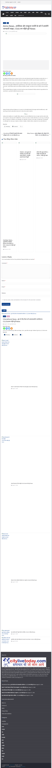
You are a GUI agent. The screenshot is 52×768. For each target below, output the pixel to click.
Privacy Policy (5, 711)
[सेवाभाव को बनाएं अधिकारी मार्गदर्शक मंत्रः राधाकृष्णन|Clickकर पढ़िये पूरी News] (6, 581)
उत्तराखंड (17, 12)
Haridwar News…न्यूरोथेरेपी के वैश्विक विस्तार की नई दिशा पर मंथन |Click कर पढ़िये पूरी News (9, 243)
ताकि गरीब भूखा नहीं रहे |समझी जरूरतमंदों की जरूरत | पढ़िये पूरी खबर (42, 153)
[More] (12, 73)
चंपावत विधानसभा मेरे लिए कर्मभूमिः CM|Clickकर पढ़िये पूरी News (22, 483)
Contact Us (21, 15)
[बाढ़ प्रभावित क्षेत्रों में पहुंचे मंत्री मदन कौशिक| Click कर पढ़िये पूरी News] (6, 633)
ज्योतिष (41, 12)
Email (3, 287)
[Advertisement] (26, 65)
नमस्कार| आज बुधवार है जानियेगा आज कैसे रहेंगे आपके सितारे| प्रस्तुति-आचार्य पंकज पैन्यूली (25, 154)
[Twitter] (9, 73)
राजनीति (11, 15)
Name (4, 280)
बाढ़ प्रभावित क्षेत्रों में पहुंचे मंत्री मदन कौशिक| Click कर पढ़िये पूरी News (23, 632)
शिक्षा (15, 15)
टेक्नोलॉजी (3, 737)
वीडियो (37, 12)
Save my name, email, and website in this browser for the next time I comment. (22, 300)
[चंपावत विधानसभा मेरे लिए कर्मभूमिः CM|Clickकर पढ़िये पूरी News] (6, 484)
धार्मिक (33, 12)
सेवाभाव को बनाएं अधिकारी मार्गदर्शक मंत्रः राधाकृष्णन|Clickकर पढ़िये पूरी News (24, 580)
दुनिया (29, 12)
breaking (4, 721)
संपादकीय (12, 12)
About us (4, 702)
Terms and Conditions (6, 713)
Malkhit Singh (15, 31)
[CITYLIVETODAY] (24, 658)
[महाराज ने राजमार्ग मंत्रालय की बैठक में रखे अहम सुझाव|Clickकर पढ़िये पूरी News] (6, 388)
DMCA (3, 708)
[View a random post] (48, 14)
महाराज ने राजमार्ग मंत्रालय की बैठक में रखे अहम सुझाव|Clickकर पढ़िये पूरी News (24, 386)
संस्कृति (25, 12)
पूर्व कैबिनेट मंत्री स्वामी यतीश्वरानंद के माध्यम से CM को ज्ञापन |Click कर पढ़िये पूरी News (25, 639)
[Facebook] (7, 73)
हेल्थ (21, 12)
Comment (4, 263)
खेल (2, 732)
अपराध (7, 15)
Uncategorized (5, 724)
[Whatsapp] (4, 73)
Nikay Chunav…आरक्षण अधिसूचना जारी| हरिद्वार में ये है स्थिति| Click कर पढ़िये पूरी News (38, 134)
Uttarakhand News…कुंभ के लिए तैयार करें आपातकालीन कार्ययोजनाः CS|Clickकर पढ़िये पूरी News (23, 320)
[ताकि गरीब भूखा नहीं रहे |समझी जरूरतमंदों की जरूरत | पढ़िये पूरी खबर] (42, 143)
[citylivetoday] (3, 14)
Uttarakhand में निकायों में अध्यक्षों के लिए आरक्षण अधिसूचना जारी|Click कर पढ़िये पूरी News (12, 134)
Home (7, 12)
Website (4, 293)
